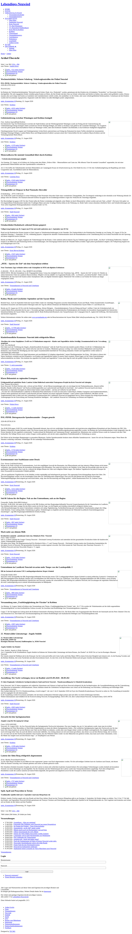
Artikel (8, 54)
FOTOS (7, 11)
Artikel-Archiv (14, 43)
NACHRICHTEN (11, 18)
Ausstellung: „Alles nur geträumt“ (25, 822)
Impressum (47, 891)
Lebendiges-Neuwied (15, 4)
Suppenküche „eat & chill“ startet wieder (27, 828)
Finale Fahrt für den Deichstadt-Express (27, 845)
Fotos (7, 909)
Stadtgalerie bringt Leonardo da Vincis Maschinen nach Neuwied (35, 848)
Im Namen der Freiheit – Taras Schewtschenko (29, 826)
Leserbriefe (12, 41)
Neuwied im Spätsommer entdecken (25, 847)
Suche (7, 917)
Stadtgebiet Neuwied (16, 22)
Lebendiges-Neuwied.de (21, 897)
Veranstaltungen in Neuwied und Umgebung (24, 285)
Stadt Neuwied (14, 212)
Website (11, 48)
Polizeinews (13, 39)
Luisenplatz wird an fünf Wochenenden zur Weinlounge (32, 835)
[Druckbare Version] (14, 71)
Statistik (7, 915)
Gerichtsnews (13, 37)
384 (17, 64)
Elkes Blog (12, 20)
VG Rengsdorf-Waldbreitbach (19, 28)
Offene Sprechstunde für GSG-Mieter (26, 832)
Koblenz (12, 31)
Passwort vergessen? (11, 875)
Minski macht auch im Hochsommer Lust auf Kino (30, 830)
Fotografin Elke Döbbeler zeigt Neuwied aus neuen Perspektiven (35, 824)
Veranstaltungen (6, 852)
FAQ (6, 918)
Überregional (13, 33)
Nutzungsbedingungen (12, 924)
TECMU (12, 931)
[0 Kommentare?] (11, 73)
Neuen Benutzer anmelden (13, 877)
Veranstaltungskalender (16, 15)
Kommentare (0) (10, 101)
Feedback (8, 928)
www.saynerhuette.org (39, 317)
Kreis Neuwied (14, 24)
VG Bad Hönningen (15, 26)
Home (3, 54)
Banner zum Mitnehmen (13, 920)
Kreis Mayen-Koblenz (16, 30)
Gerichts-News (15, 177)
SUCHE (8, 44)
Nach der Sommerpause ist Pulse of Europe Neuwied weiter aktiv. (35, 841)
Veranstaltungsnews (15, 16)
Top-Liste (8, 913)
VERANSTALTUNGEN (13, 13)
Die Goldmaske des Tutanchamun (25, 837)
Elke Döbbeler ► (10, 46)
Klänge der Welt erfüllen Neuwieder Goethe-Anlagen (31, 834)
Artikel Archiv (9, 907)
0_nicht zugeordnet (16, 365)
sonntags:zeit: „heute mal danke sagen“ (26, 839)
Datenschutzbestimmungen (13, 926)
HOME (7, 9)
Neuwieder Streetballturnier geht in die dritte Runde (30, 843)
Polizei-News (14, 66)
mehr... (3, 101)
